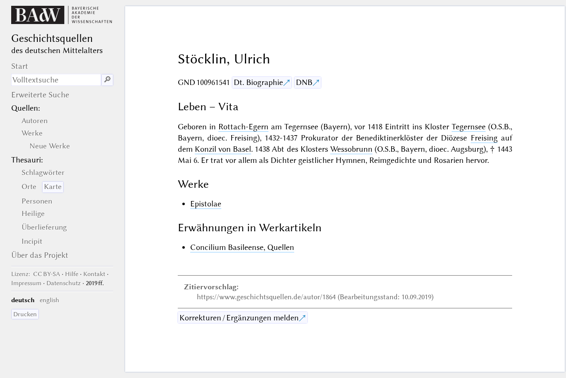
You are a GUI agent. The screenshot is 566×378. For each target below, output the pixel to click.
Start (19, 66)
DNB (304, 82)
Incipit (32, 241)
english (49, 300)
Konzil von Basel (223, 149)
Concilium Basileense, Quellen (242, 247)
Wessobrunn (351, 149)
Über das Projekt (39, 255)
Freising (484, 138)
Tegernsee (469, 126)
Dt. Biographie (258, 82)
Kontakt (94, 274)
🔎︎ (107, 80)
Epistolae (205, 203)
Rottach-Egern (243, 126)
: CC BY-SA (35, 274)
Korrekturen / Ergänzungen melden (239, 317)
